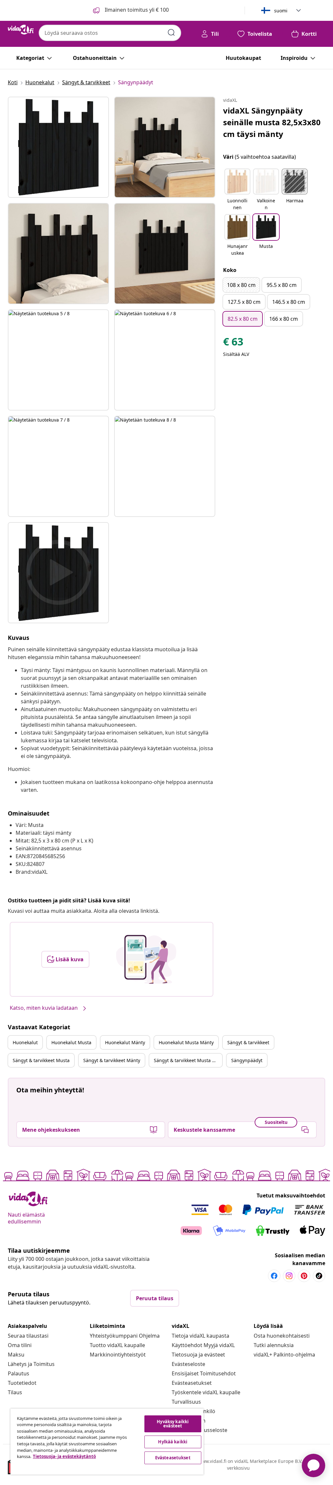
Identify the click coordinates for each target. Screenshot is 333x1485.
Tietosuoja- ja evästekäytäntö (64, 1456)
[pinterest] (304, 1276)
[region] (107, 1442)
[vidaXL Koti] (20, 29)
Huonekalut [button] (25, 1042)
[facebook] (274, 1276)
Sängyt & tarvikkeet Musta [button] (41, 1060)
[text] (233, 343)
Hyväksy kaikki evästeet (173, 1424)
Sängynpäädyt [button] (246, 1060)
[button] (237, 190)
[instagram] (289, 1276)
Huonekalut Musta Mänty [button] (186, 1042)
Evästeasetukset (192, 1382)
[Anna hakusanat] (171, 32)
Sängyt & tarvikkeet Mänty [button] (111, 1060)
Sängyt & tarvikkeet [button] (248, 1042)
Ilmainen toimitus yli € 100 (136, 9)
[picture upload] (146, 959)
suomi (280, 10)
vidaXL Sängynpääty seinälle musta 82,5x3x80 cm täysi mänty (272, 122)
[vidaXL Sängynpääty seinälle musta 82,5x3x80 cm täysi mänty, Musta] (58, 147)
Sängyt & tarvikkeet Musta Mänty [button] (188, 1060)
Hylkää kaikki (172, 1442)
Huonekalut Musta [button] (71, 1042)
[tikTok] (319, 1276)
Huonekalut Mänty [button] (125, 1042)
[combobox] (110, 33)
